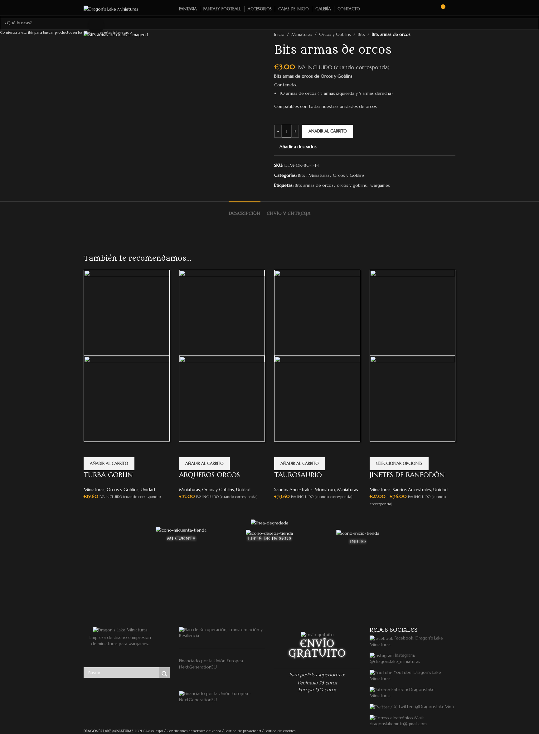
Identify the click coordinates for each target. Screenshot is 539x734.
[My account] (453, 9)
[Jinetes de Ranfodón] (413, 312)
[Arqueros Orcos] (222, 312)
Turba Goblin (108, 475)
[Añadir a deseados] (91, 449)
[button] (109, 463)
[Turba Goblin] (127, 312)
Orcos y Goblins (122, 489)
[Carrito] (440, 9)
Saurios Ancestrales (293, 489)
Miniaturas (94, 489)
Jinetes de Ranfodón (407, 475)
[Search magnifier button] (164, 673)
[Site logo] (111, 9)
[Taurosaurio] (317, 312)
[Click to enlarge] (96, 25)
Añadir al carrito (327, 131)
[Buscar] (429, 9)
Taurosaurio (298, 475)
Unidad (148, 489)
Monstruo (325, 489)
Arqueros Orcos (209, 475)
